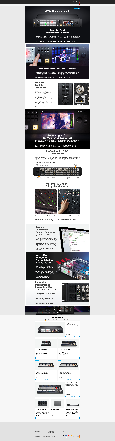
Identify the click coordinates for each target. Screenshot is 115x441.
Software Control (50, 4)
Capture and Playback (37, 431)
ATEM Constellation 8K (38, 4)
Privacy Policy (75, 430)
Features (46, 4)
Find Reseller (77, 8)
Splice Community (63, 431)
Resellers (40, 1)
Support (44, 1)
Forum (64, 1)
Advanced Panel (55, 4)
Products (36, 1)
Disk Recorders (36, 430)
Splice (60, 1)
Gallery (65, 4)
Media (57, 1)
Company (53, 1)
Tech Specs (68, 4)
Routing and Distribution (51, 431)
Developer (48, 1)
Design (43, 4)
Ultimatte (36, 429)
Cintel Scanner (36, 432)
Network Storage (50, 429)
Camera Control (60, 4)
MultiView (49, 430)
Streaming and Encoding (51, 432)
